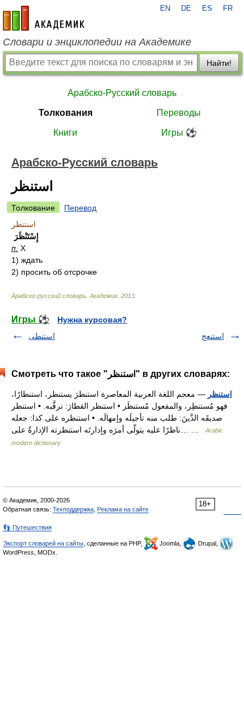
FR (228, 8)
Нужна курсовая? (92, 319)
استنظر (220, 394)
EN (165, 8)
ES (207, 8)
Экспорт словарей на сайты (43, 543)
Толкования (65, 113)
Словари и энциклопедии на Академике (97, 42)
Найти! (219, 63)
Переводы (179, 113)
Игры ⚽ (179, 132)
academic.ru (44, 18)
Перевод (80, 207)
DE (186, 8)
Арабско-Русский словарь (122, 93)
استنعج (212, 336)
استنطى (41, 336)
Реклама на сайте (123, 509)
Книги (65, 132)
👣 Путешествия (27, 527)
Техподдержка (73, 509)
